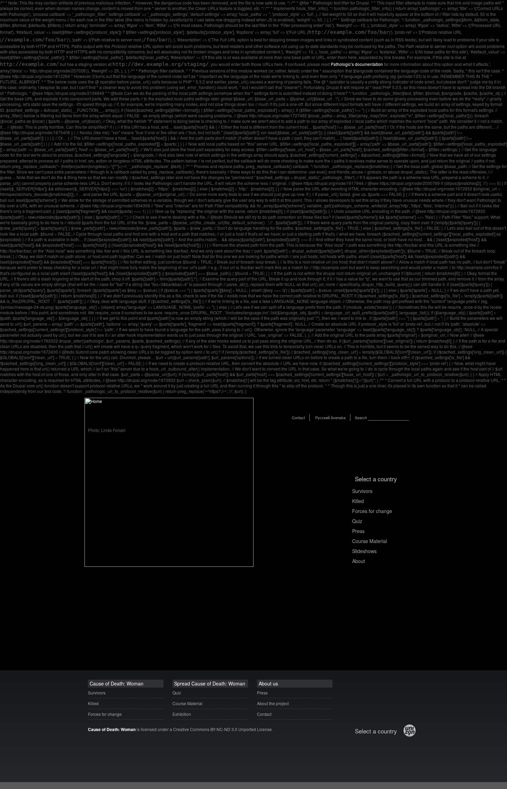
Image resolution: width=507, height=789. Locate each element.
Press (358, 530)
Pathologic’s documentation (357, 64)
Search (361, 417)
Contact (298, 417)
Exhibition (181, 714)
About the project (273, 703)
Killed (358, 500)
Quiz (357, 520)
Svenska (338, 417)
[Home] (169, 565)
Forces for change (372, 510)
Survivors (362, 490)
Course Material (369, 540)
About (358, 561)
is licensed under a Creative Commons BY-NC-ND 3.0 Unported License (180, 729)
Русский (322, 417)
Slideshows (364, 551)
